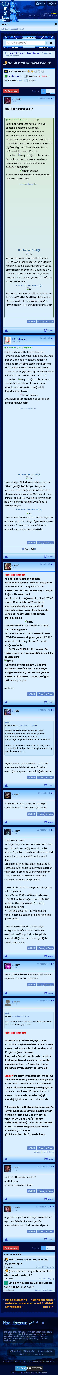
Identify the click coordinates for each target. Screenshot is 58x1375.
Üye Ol (42, 3)
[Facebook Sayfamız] (37, 1323)
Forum (9, 53)
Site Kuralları (30, 1351)
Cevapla (50, 331)
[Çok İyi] (42, 71)
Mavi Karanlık (19, 1332)
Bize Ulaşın (39, 1354)
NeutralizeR (50, 1361)
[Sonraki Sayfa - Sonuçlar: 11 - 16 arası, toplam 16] (52, 91)
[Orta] (35, 71)
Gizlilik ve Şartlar (46, 1351)
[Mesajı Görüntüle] (36, 725)
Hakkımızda (25, 1354)
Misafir (54, 14)
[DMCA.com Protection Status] (29, 1370)
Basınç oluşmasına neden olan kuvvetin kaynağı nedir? (17, 1303)
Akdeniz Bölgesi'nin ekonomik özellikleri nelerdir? (41, 1303)
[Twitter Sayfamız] (43, 1323)
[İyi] (39, 71)
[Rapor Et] (6, 330)
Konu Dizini (16, 1351)
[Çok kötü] (28, 71)
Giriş (54, 3)
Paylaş (41, 321)
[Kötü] (32, 71)
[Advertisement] (29, 214)
